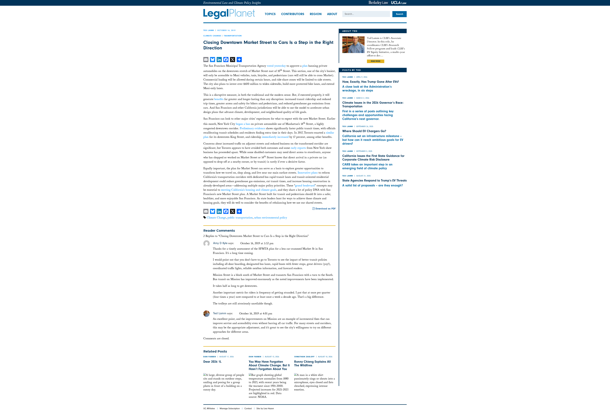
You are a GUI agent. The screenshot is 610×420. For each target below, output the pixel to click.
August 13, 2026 (272, 357)
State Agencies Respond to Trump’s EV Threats (374, 180)
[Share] (239, 59)
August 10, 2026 (325, 357)
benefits (219, 99)
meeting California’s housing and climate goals (248, 190)
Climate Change (212, 36)
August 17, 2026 (226, 357)
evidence (260, 128)
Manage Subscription (230, 408)
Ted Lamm (208, 31)
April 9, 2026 (361, 77)
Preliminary (247, 128)
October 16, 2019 (226, 30)
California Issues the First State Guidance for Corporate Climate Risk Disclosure (373, 157)
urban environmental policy (270, 217)
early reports (298, 148)
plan (305, 66)
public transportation (240, 217)
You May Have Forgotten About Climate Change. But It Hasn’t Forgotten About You (269, 365)
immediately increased (275, 137)
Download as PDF (325, 208)
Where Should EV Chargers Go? (364, 131)
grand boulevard (305, 185)
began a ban (243, 124)
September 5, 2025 (364, 151)
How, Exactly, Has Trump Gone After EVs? (370, 82)
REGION (316, 14)
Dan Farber (209, 357)
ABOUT (332, 14)
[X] (232, 59)
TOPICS (270, 14)
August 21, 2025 (363, 176)
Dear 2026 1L (212, 361)
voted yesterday (276, 66)
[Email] (205, 59)
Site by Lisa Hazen (265, 408)
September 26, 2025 (364, 126)
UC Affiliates (209, 408)
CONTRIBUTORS (292, 14)
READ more (375, 61)
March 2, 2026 (362, 98)
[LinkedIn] (219, 59)
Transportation (233, 36)
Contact (248, 408)
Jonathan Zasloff (304, 357)
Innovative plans (308, 173)
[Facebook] (225, 59)
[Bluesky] (212, 59)
